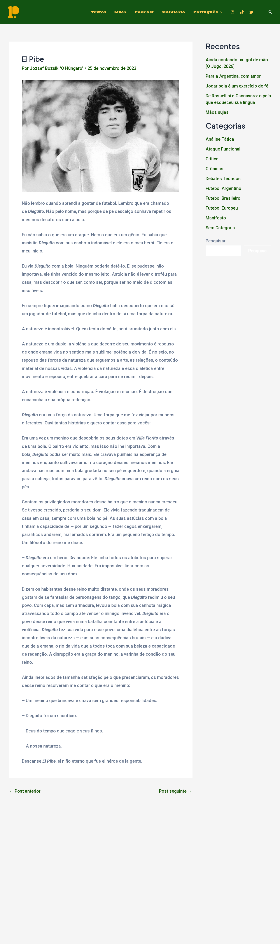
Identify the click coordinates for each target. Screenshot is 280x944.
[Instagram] (232, 12)
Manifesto (173, 12)
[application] (220, 12)
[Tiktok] (242, 12)
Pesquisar (216, 240)
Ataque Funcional (223, 149)
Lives (120, 12)
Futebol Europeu (222, 208)
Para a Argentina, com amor (233, 76)
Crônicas (214, 168)
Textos (98, 12)
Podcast (144, 12)
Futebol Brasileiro (223, 198)
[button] (270, 12)
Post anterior (24, 791)
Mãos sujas (217, 112)
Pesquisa (257, 250)
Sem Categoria (220, 227)
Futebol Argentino (223, 188)
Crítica (212, 158)
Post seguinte (175, 791)
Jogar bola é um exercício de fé (237, 86)
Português (205, 12)
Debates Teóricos (223, 178)
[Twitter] (251, 12)
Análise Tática (220, 139)
